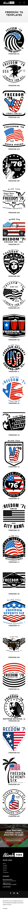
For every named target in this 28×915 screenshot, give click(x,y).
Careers (5, 867)
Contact (5, 869)
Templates (5, 872)
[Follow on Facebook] (10, 893)
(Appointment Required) (9, 881)
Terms (4, 870)
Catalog (5, 865)
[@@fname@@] (14, 55)
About (4, 863)
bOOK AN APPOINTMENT (14, 840)
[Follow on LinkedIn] (17, 893)
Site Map (5, 908)
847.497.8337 (7, 887)
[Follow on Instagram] (14, 893)
